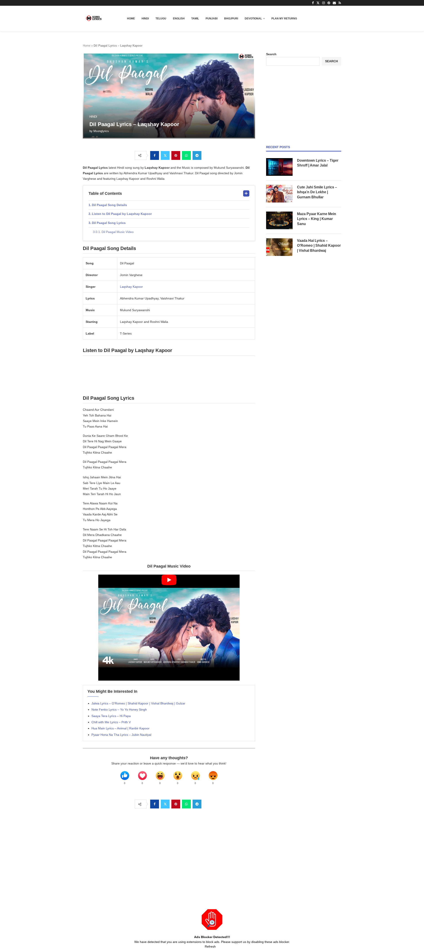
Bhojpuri (231, 18)
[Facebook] (313, 3)
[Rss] (339, 3)
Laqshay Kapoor (131, 286)
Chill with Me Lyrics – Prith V (111, 722)
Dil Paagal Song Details (109, 205)
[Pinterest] (328, 3)
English (179, 18)
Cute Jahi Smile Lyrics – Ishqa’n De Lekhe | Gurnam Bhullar (317, 192)
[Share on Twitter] (165, 155)
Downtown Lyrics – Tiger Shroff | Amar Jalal (317, 163)
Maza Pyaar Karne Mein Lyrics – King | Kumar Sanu (316, 219)
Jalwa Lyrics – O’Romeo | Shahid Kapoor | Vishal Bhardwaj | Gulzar (138, 703)
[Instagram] (323, 3)
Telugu (160, 18)
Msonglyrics (101, 131)
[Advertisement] (303, 105)
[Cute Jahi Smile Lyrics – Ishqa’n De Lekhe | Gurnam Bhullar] (279, 193)
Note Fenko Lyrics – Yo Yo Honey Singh (119, 709)
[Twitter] (318, 3)
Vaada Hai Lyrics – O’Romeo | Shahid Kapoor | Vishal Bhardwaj (319, 245)
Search (271, 54)
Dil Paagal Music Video (118, 232)
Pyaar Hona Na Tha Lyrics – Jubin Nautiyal (121, 734)
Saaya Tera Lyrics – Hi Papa (111, 716)
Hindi (145, 18)
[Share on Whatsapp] (186, 155)
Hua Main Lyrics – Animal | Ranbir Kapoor (120, 728)
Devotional (253, 18)
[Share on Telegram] (197, 155)
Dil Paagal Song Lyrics (109, 223)
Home (131, 18)
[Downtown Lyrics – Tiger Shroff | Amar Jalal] (279, 167)
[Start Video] (169, 628)
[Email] (334, 3)
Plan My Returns (284, 18)
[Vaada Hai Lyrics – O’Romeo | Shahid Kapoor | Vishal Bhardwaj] (279, 247)
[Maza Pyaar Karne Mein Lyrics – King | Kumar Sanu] (279, 220)
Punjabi (212, 18)
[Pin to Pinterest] (175, 155)
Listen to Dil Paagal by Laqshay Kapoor (122, 214)
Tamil (195, 18)
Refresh (210, 946)
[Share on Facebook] (154, 155)
